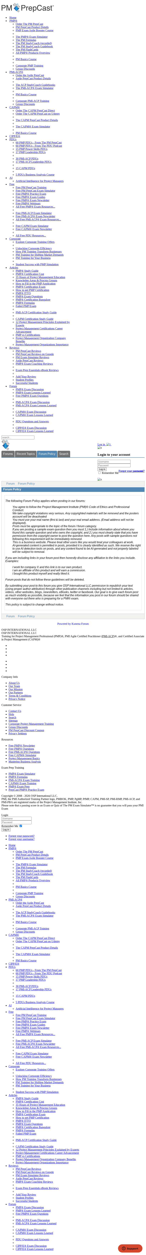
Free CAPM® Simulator (22, 755)
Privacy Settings (18, 733)
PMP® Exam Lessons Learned (33, 392)
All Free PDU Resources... (31, 235)
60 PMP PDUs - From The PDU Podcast (39, 145)
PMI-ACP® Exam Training (24, 780)
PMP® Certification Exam (30, 286)
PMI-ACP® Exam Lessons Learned (36, 405)
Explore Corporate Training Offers (35, 241)
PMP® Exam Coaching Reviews (34, 363)
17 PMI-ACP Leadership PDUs (33, 161)
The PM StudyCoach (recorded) (34, 43)
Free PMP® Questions (21, 748)
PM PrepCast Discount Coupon (26, 730)
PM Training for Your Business (33, 257)
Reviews (14, 347)
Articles (13, 267)
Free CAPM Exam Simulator (32, 225)
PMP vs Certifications (28, 334)
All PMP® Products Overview (33, 52)
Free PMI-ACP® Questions (24, 751)
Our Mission (16, 689)
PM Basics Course (26, 59)
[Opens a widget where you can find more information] (130, 1248)
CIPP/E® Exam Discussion (31, 427)
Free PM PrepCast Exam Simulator (35, 190)
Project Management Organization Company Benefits (46, 1159)
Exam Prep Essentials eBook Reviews (37, 370)
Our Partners (16, 692)
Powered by (64, 623)
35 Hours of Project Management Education (40, 277)
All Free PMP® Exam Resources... (35, 206)
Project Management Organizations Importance (42, 344)
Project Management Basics (24, 758)
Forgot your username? (132, 470)
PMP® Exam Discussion (30, 389)
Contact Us (15, 711)
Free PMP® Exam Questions (32, 395)
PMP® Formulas (25, 302)
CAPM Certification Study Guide (34, 318)
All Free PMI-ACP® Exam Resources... (38, 219)
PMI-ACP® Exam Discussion (33, 402)
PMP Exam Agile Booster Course (34, 30)
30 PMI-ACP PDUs (27, 158)
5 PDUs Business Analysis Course (35, 174)
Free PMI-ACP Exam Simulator (34, 213)
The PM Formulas (26, 39)
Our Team (14, 686)
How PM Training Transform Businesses (39, 251)
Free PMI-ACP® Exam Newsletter (35, 216)
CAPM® (14, 107)
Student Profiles (24, 379)
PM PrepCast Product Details (32, 27)
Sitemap (13, 720)
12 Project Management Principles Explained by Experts (47, 1149)
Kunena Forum (80, 623)
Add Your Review (26, 376)
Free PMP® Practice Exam (31, 193)
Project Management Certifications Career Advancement (47, 1152)
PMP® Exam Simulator (22, 773)
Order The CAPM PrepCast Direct (35, 110)
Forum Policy (47, 453)
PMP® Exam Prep (19, 786)
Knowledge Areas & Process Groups (36, 280)
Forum (13, 386)
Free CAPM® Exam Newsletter (34, 229)
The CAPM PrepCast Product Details (37, 120)
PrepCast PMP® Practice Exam (26, 789)
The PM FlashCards (27, 49)
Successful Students (27, 382)
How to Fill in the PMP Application (36, 283)
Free (11, 184)
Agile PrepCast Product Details (33, 78)
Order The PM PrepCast (29, 23)
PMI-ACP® (16, 72)
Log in (6, 829)
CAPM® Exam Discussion (31, 411)
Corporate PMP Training (29, 65)
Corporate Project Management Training (31, 723)
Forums (8, 453)
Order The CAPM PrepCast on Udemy (38, 113)
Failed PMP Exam (26, 306)
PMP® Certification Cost (30, 274)
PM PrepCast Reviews (28, 350)
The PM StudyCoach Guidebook (34, 46)
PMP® (13, 20)
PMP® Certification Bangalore (33, 299)
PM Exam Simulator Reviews (32, 357)
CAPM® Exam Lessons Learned (34, 415)
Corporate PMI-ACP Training (32, 100)
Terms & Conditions (20, 695)
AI (10, 177)
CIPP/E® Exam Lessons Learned (34, 431)
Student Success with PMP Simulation (37, 264)
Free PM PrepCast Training (31, 187)
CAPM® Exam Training (22, 783)
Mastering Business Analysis (25, 761)
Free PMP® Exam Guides (30, 197)
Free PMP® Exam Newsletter (32, 200)
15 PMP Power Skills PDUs (31, 148)
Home (12, 17)
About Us (14, 682)
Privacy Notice (17, 698)
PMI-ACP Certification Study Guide (36, 312)
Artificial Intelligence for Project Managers (40, 181)
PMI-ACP (108, 636)
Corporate (15, 238)
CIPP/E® (14, 136)
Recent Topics (26, 453)
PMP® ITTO (23, 293)
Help (11, 714)
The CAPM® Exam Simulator (33, 126)
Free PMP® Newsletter (22, 745)
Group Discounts (25, 68)
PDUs (12, 139)
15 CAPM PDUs (25, 168)
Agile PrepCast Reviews (29, 360)
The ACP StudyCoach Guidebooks (35, 84)
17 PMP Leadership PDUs (31, 152)
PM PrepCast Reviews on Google (35, 354)
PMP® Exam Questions (29, 296)
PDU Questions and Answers (32, 421)
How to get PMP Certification (32, 290)
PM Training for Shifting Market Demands (40, 254)
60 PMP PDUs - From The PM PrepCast (39, 142)
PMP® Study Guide (27, 270)
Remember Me (110, 472)
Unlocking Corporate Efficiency (34, 248)
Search (63, 453)
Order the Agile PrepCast (30, 75)
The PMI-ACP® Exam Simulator (34, 88)
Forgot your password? (22, 835)
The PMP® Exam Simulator (32, 36)
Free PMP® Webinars (28, 203)
